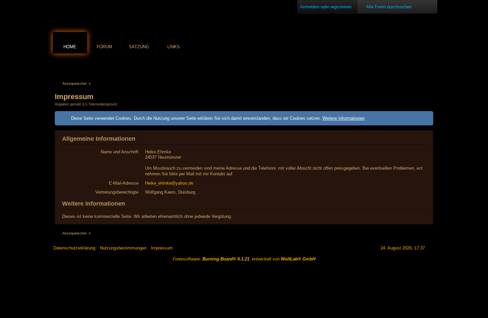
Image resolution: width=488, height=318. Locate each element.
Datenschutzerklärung (74, 247)
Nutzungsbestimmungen (123, 247)
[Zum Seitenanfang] (432, 248)
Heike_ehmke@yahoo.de (169, 183)
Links (173, 46)
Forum (104, 46)
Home (69, 46)
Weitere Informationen (343, 118)
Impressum (162, 247)
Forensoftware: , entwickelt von (244, 258)
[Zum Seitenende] (429, 65)
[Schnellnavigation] (420, 65)
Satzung (139, 46)
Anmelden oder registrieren (326, 6)
